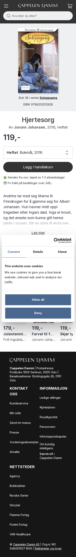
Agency (15, 476)
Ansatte (15, 452)
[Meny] (6, 6)
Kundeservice (19, 403)
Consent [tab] (14, 251)
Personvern (47, 426)
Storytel (15, 505)
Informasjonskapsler (53, 436)
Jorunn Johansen (29, 127)
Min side (15, 413)
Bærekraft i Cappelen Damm (51, 456)
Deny (38, 313)
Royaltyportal (48, 417)
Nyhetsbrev (47, 407)
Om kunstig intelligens (47, 446)
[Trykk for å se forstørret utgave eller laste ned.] (38, 60)
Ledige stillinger (50, 397)
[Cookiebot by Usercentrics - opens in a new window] (54, 240)
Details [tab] (38, 251)
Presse (14, 432)
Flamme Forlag (19, 515)
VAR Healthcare (20, 534)
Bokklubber (17, 485)
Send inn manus (20, 422)
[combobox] (38, 15)
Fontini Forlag (18, 524)
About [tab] (62, 251)
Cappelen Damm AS (26, 544)
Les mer (38, 233)
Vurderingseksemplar (24, 442)
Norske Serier (19, 495)
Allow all (38, 299)
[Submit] (7, 15)
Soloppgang (48, 97)
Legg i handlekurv (38, 167)
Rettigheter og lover (48, 548)
